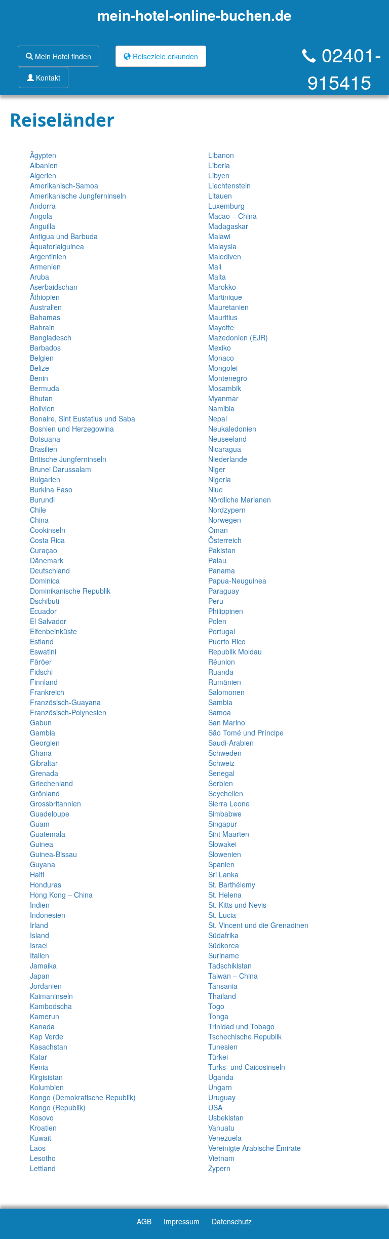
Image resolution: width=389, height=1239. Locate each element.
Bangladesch (50, 337)
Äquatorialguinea (57, 246)
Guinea (41, 844)
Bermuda (44, 388)
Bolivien (42, 408)
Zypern (219, 1168)
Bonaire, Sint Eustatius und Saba (82, 418)
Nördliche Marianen (239, 499)
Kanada (42, 1026)
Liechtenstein (229, 185)
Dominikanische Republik (70, 591)
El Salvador (48, 621)
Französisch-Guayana (65, 702)
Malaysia (222, 246)
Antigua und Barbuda (64, 236)
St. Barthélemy (231, 884)
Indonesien (47, 915)
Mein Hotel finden (62, 56)
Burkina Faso (51, 489)
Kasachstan (48, 1046)
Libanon (221, 155)
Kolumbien (47, 1087)
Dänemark (46, 560)
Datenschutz (232, 1221)
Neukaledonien (232, 428)
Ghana (41, 753)
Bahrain (42, 327)
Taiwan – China (233, 976)
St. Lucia (222, 915)
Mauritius (223, 317)
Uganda (221, 1077)
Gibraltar (44, 763)
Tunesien (223, 1046)
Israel (39, 945)
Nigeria (219, 479)
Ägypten (43, 155)
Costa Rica (47, 540)
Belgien (42, 358)
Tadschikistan (230, 965)
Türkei (218, 1057)
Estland (42, 641)
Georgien (45, 743)
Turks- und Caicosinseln (246, 1067)
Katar (38, 1057)
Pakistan (222, 550)
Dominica (45, 580)
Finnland (44, 682)
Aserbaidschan (53, 287)
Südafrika (223, 935)
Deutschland (50, 570)
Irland (39, 925)
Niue (215, 489)
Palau (217, 560)
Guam (40, 824)
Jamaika (43, 965)
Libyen (218, 175)
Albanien (44, 165)
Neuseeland (227, 439)
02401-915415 (344, 68)
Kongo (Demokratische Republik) (83, 1097)
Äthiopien (45, 297)
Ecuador (43, 611)
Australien (46, 307)
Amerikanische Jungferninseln (78, 195)
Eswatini (43, 651)
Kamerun (44, 1016)
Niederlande (227, 459)
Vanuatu (221, 1127)
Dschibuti (44, 601)
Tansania (223, 986)
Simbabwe (225, 813)
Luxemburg (226, 206)
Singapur (222, 824)
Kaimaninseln (51, 996)
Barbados (45, 347)
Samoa (219, 712)
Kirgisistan (46, 1077)
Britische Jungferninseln (68, 459)
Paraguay (223, 591)
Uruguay (222, 1097)
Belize (39, 368)
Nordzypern (227, 510)
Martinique (225, 297)
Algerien (43, 175)
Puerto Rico (227, 641)
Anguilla (42, 226)
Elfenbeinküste (53, 631)
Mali (214, 266)
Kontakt (47, 77)
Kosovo (42, 1117)
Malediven (224, 256)
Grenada (44, 773)
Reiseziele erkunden (164, 56)
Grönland (45, 793)
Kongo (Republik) (58, 1107)
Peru (215, 601)
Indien (40, 905)
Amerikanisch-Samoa (64, 185)
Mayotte (221, 327)
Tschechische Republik (245, 1036)
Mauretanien (228, 307)
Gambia (42, 732)
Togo (216, 1006)
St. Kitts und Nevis (237, 905)
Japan (40, 976)
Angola (41, 216)
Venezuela (225, 1138)
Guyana (42, 864)
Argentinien (48, 256)
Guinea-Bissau (53, 854)
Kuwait (40, 1138)
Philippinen (225, 611)
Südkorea (223, 945)
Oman (218, 530)
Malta (217, 277)
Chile (38, 510)
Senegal (221, 773)
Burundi (42, 499)
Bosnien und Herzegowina (72, 428)
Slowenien (224, 854)
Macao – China (232, 216)
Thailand (222, 996)
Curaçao (43, 550)
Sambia (220, 702)
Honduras (45, 884)
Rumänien (224, 682)
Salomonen (226, 692)
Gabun (41, 722)
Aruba (39, 277)
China (39, 520)
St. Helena (225, 894)
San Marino (226, 722)
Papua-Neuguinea (237, 580)
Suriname (223, 955)
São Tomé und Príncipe (246, 732)
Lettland (43, 1168)
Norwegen (224, 520)
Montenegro (227, 378)
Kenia (39, 1067)
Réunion (221, 661)
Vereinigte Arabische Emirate (254, 1148)
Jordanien (46, 986)
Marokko (222, 287)
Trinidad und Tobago (241, 1026)
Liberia (219, 165)
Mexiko (219, 347)
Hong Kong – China (61, 894)
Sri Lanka (223, 874)
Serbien (220, 783)
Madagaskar (228, 226)
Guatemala (47, 834)
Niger (216, 469)
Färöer (41, 661)
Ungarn (220, 1087)
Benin (39, 378)
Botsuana (45, 439)
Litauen (220, 195)
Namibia (221, 408)
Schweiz (221, 763)
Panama (221, 570)
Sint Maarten (228, 834)
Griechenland (51, 783)
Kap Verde (46, 1036)
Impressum (182, 1221)
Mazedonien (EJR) (238, 337)
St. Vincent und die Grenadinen (258, 925)
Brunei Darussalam (60, 469)
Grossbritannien (55, 803)
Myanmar (223, 398)
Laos (38, 1148)
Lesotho (43, 1158)
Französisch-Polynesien (68, 712)
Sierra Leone (229, 803)
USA (215, 1107)
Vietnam (221, 1158)
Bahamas (45, 317)
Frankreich (47, 692)
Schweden (225, 753)
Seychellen (225, 793)
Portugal (221, 631)
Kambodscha (51, 1006)
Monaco (221, 358)
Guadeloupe (49, 813)
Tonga (218, 1016)
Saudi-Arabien (231, 743)
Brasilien (43, 449)
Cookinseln (47, 530)
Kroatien (43, 1127)
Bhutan (41, 398)
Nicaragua (224, 449)
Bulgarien (45, 479)
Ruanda (221, 672)
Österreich (225, 540)
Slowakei (222, 844)
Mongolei (223, 368)
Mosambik (224, 388)
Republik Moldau (235, 651)
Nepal (217, 418)
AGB (144, 1221)
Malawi (219, 236)
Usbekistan (226, 1117)
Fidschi (41, 672)
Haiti (37, 874)
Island (39, 935)
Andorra (43, 206)
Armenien (45, 266)
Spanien (221, 864)
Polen (217, 621)
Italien (39, 955)
